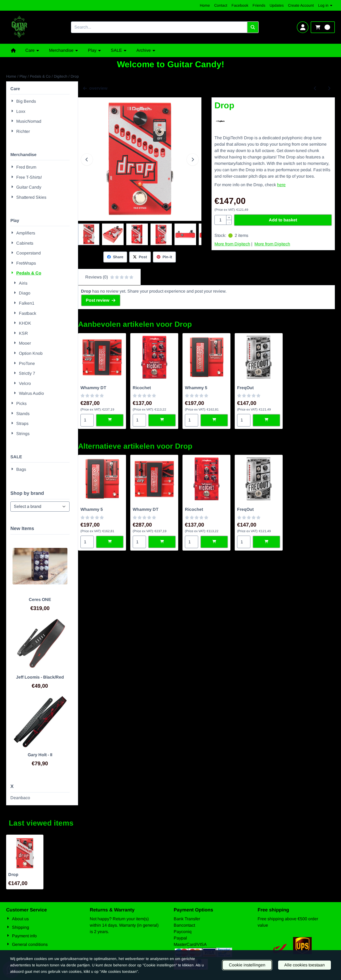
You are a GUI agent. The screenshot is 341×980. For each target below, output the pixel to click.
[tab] (109, 277)
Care (15, 88)
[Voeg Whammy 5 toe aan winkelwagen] (214, 420)
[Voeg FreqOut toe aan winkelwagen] (266, 420)
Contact (220, 5)
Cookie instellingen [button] (247, 965)
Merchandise (23, 154)
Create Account (301, 5)
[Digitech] (220, 125)
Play (14, 220)
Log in (323, 5)
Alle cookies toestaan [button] (304, 965)
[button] (302, 27)
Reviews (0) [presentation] (96, 277)
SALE (16, 457)
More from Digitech (232, 244)
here (281, 184)
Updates (277, 5)
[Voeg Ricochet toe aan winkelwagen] (162, 420)
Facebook (240, 5)
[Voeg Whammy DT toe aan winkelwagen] (110, 420)
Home (205, 5)
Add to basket (283, 220)
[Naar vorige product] (315, 88)
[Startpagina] (13, 50)
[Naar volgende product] (329, 88)
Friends (259, 5)
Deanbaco (20, 797)
